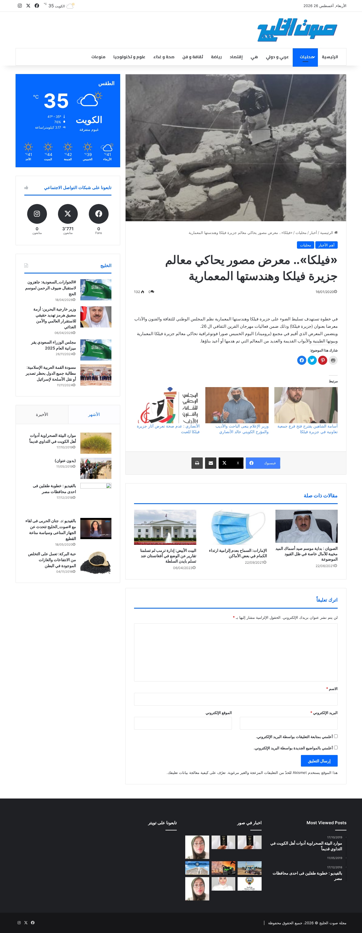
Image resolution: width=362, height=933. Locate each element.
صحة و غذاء (163, 56)
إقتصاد (236, 56)
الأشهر (94, 414)
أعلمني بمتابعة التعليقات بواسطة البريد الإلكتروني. (294, 736)
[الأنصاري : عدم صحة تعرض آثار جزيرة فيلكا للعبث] (167, 405)
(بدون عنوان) (65, 460)
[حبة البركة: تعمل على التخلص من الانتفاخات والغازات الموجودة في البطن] (95, 562)
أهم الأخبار (326, 245)
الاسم (332, 688)
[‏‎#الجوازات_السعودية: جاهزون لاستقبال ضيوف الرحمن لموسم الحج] (95, 289)
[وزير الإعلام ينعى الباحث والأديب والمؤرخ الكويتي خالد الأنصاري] (237, 405)
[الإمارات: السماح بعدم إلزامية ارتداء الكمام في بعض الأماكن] (236, 527)
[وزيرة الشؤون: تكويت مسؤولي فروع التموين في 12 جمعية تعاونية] (224, 884)
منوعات (98, 56)
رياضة (216, 56)
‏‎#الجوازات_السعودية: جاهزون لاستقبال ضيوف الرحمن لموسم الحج (50, 287)
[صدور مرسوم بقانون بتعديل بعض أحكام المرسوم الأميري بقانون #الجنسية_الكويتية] (224, 842)
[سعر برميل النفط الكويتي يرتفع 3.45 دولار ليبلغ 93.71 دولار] (224, 868)
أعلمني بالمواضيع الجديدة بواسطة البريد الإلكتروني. (293, 748)
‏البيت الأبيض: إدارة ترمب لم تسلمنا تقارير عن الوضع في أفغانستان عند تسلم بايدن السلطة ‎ (168, 555)
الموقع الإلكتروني (219, 712)
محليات (307, 56)
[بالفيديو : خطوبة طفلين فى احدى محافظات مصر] (95, 498)
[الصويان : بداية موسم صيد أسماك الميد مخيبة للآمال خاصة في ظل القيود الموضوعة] (306, 526)
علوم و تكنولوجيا (129, 56)
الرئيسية (330, 56)
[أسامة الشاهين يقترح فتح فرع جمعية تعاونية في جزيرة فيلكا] (306, 405)
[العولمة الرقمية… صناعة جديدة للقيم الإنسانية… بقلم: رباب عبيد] (197, 847)
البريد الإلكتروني (324, 712)
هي (254, 56)
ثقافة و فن (192, 56)
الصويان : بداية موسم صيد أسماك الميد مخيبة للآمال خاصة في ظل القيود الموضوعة (306, 553)
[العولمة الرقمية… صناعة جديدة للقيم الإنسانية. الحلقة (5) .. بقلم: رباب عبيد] (197, 889)
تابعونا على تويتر (162, 822)
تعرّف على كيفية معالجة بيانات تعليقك (197, 772)
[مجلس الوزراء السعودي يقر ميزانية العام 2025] (95, 350)
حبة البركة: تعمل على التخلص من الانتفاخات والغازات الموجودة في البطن (52, 559)
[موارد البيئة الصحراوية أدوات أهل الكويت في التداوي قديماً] (95, 443)
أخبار (313, 232)
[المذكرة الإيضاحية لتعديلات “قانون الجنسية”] (250, 842)
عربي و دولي (277, 56)
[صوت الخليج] (297, 30)
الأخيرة (42, 414)
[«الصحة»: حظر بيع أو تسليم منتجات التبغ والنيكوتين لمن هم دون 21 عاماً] (250, 884)
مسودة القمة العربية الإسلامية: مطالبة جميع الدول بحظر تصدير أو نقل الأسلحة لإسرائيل (51, 373)
